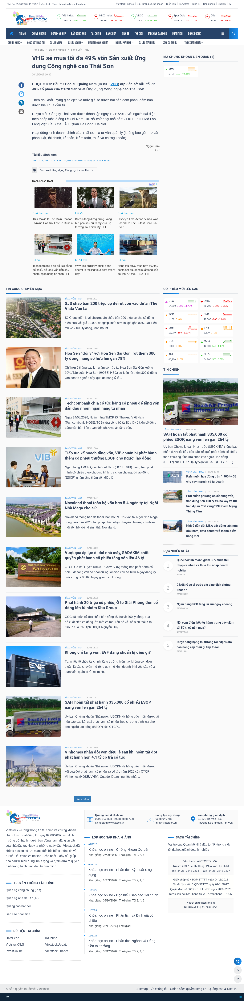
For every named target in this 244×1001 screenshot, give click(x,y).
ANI (171, 354)
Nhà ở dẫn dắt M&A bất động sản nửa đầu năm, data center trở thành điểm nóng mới (212, 531)
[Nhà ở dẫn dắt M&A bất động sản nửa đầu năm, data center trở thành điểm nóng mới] (172, 526)
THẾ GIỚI (139, 33)
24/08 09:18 (182, 608)
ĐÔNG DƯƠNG (194, 33)
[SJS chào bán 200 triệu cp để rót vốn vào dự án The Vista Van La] (33, 317)
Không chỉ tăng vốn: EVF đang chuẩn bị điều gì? (108, 652)
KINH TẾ (125, 33)
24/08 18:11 (92, 299)
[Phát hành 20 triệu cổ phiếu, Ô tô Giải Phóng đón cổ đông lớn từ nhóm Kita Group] (33, 616)
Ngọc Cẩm (153, 146)
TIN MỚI (22, 33)
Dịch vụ (196, 4)
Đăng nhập (209, 4)
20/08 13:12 (92, 598)
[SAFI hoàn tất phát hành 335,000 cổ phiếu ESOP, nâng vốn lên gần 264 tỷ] (33, 716)
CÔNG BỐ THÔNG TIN (36, 42)
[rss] (230, 4)
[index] (59, 16)
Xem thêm (82, 799)
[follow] (7, 997)
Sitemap (142, 988)
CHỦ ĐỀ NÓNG (14, 42)
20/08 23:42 (92, 498)
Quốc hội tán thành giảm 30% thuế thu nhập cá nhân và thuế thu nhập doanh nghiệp (203, 565)
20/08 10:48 (92, 747)
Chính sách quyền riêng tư (188, 988)
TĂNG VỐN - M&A (73, 299)
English (222, 4)
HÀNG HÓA (111, 33)
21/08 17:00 (92, 448)
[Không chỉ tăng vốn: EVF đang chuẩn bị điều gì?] (33, 666)
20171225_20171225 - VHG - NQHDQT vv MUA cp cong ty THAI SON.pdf (71, 160)
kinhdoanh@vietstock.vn (109, 822)
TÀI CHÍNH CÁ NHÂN (157, 33)
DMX (207, 300)
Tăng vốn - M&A (172, 429)
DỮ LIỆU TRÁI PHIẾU (147, 42)
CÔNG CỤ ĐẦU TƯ (170, 42)
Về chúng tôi (158, 988)
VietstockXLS (15, 944)
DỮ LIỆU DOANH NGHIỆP (98, 42)
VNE (206, 327)
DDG (171, 340)
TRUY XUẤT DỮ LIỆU (193, 42)
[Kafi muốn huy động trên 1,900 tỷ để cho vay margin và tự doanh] (172, 476)
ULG (171, 300)
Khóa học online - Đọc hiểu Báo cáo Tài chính (123, 895)
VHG (114, 84)
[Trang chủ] (23, 816)
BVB (206, 314)
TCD (171, 314)
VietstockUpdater (56, 944)
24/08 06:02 (182, 594)
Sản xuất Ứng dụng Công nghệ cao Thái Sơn (68, 170)
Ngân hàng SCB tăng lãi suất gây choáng (204, 604)
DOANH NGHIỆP (58, 33)
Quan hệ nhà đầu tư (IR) (22, 898)
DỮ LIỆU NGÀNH (74, 42)
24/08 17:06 (92, 348)
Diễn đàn (171, 4)
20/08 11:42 (92, 697)
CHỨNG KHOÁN (39, 33)
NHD (206, 354)
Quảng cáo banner (18, 906)
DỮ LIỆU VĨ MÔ (56, 42)
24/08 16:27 (182, 574)
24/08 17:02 (92, 398)
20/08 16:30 (92, 548)
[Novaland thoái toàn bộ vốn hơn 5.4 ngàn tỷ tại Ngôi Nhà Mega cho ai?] (33, 516)
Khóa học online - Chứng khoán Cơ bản (118, 849)
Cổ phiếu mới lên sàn (180, 289)
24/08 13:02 (182, 651)
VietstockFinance (125, 4)
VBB (171, 327)
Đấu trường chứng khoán (150, 4)
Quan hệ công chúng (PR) (23, 890)
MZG (207, 340)
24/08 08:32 (182, 632)
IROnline (51, 938)
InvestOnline (14, 951)
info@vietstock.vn (166, 822)
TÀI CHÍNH (96, 33)
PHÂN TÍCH (177, 33)
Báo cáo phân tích (18, 914)
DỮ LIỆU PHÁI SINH (124, 42)
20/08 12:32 (92, 648)
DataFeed (12, 938)
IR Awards (184, 4)
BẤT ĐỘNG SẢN (78, 33)
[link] (223, 33)
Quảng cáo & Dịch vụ (223, 988)
